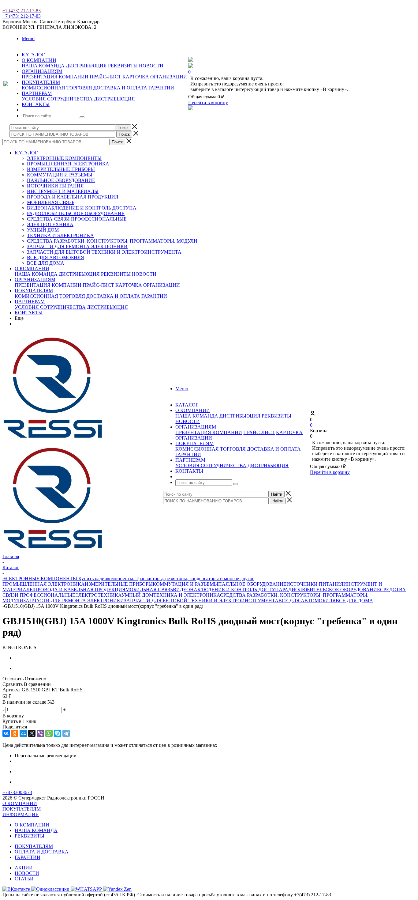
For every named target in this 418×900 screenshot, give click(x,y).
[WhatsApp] (49, 733)
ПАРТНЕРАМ (30, 301)
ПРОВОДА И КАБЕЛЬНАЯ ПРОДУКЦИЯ (72, 196)
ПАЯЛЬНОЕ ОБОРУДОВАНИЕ (61, 180)
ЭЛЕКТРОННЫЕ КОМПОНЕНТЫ (64, 158)
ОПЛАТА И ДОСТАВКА (42, 851)
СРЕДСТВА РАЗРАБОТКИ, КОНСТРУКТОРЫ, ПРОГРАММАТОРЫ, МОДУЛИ (112, 241)
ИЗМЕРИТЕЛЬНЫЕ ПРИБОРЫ (61, 169)
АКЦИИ (24, 867)
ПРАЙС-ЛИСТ (105, 76)
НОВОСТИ (151, 65)
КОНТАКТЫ (29, 312)
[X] (31, 733)
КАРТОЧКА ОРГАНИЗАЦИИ (154, 76)
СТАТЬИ (24, 878)
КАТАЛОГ (26, 152)
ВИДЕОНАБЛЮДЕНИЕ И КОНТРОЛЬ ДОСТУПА (81, 207)
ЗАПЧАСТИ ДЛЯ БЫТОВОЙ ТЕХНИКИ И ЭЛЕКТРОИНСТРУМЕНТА (104, 252)
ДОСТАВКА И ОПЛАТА (120, 87)
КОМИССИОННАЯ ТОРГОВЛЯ (57, 87)
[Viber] (40, 733)
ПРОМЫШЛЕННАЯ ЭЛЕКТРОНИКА (68, 163)
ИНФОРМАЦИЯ (20, 814)
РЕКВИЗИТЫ (123, 65)
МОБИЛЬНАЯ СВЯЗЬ (50, 202)
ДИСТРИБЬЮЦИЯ (86, 65)
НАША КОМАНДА (43, 65)
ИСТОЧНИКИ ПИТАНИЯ (55, 185)
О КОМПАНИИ (32, 268)
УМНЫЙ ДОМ (43, 230)
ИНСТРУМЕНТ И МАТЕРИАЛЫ (63, 191)
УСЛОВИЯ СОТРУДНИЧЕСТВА (57, 98)
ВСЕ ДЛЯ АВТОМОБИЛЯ (55, 257)
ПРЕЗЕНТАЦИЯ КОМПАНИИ (55, 76)
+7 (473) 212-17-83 (21, 10)
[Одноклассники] (14, 733)
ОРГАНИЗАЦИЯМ (35, 279)
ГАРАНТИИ (161, 87)
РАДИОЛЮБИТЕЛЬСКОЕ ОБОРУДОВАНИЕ (76, 213)
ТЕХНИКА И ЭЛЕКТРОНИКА (60, 235)
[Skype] (57, 733)
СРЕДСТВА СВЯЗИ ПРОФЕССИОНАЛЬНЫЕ (77, 218)
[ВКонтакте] (6, 733)
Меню (28, 38)
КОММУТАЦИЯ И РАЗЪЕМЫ (59, 174)
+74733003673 (17, 792)
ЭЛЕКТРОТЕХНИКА (50, 224)
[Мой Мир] (23, 733)
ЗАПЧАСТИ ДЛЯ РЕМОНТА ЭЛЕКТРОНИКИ (77, 246)
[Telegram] (66, 733)
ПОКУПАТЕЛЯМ (34, 290)
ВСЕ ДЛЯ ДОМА (45, 263)
